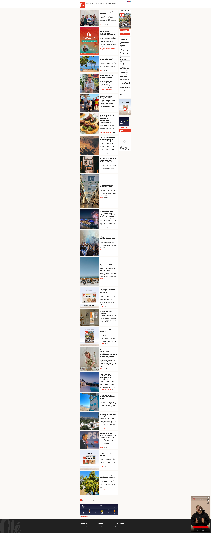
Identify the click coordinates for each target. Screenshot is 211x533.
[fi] (126, 1)
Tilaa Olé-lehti (92, 3)
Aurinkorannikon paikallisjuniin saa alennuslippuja (123, 63)
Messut (106, 3)
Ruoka (104, 5)
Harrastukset (107, 324)
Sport (107, 5)
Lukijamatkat (97, 3)
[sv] (130, 1)
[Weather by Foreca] (84, 516)
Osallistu (87, 3)
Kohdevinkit (102, 132)
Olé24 (119, 1)
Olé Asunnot (122, 1)
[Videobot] (200, 514)
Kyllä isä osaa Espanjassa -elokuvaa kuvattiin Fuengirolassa (125, 89)
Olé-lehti (116, 1)
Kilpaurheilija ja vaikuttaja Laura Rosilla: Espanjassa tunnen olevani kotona (125, 83)
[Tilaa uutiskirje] (125, 107)
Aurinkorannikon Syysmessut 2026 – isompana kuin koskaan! (124, 78)
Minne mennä (89, 5)
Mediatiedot (109, 3)
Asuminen (100, 5)
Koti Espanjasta (108, 389)
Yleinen (101, 70)
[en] (127, 1)
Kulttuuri (95, 5)
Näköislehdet (102, 3)
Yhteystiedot (114, 3)
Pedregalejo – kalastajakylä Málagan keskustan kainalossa (124, 69)
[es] (129, 1)
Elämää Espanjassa (109, 89)
